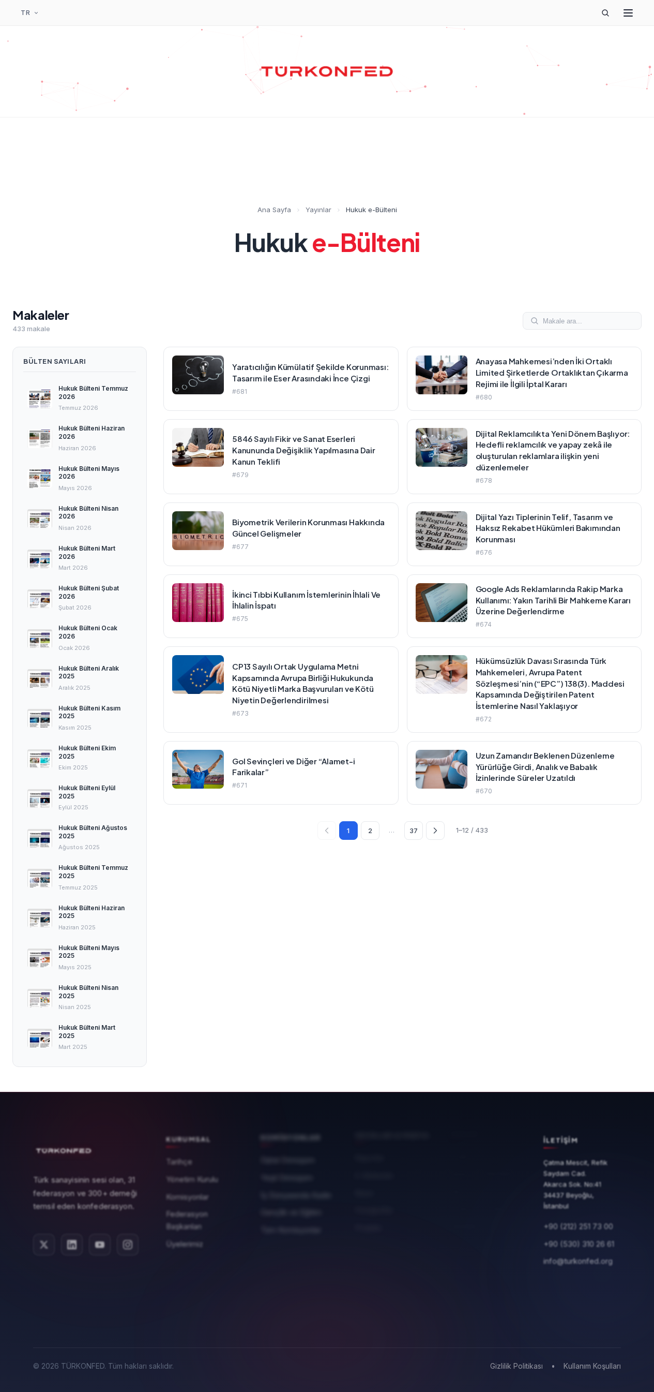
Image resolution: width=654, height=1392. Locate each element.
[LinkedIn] (72, 1245)
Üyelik (459, 1160)
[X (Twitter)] (44, 1245)
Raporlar (369, 1162)
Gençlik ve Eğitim (291, 1215)
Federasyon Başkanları (187, 1222)
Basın (364, 1197)
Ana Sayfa (274, 209)
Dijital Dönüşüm (288, 1163)
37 (413, 830)
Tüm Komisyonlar (291, 1232)
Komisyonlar (187, 1198)
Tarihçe (179, 1163)
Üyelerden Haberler (483, 1213)
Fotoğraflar (374, 1214)
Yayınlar (318, 209)
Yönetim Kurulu (192, 1181)
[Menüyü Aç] (628, 13)
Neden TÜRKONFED (485, 1178)
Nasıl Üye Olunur (478, 1195)
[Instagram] (128, 1245)
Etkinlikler (465, 1230)
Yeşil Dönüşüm (287, 1180)
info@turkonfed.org (578, 1262)
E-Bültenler (374, 1179)
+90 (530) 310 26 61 (578, 1245)
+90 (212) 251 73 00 (578, 1227)
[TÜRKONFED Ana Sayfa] (327, 71)
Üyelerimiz (184, 1245)
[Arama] (605, 13)
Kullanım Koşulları (592, 1365)
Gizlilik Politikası (516, 1365)
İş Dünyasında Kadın (296, 1198)
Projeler (368, 1231)
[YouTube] (100, 1245)
